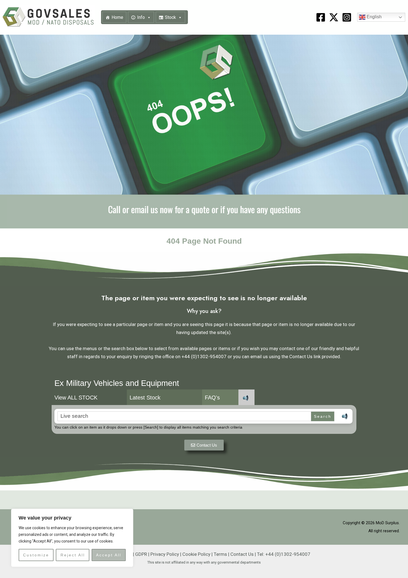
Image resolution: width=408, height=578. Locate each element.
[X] (334, 17)
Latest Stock (145, 397)
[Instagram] (347, 17)
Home (117, 17)
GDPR (141, 554)
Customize (36, 555)
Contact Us (242, 554)
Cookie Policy (196, 554)
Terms (220, 554)
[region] (72, 538)
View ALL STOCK (75, 397)
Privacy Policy (164, 554)
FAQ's (212, 397)
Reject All (73, 555)
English (374, 17)
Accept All (108, 555)
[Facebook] (321, 17)
